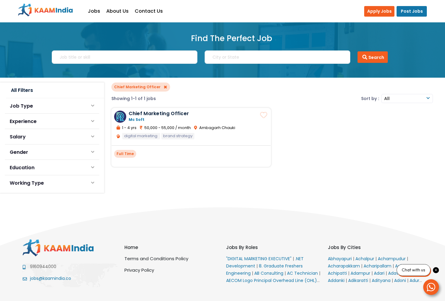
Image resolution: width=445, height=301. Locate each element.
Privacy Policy (139, 270)
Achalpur (365, 259)
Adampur (361, 273)
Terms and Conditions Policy (156, 258)
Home (131, 247)
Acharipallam (378, 266)
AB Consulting (269, 273)
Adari (380, 273)
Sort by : (370, 98)
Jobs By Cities (344, 247)
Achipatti (338, 273)
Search (376, 57)
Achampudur (392, 259)
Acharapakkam (344, 266)
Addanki (337, 280)
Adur (415, 280)
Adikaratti (358, 280)
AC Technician (303, 273)
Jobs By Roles (242, 247)
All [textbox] (387, 98)
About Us (117, 11)
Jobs (94, 11)
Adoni (400, 280)
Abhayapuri (340, 259)
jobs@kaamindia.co (50, 278)
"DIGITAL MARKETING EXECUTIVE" (259, 259)
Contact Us (149, 11)
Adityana (382, 280)
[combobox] (407, 98)
